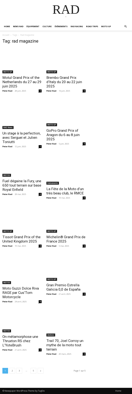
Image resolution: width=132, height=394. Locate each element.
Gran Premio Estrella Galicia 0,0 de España (63, 287)
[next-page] (40, 371)
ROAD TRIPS (92, 26)
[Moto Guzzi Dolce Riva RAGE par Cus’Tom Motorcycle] (22, 269)
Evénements (52, 183)
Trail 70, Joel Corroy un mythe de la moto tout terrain (64, 345)
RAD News (8, 127)
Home (118, 390)
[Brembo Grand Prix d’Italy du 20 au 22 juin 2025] (66, 60)
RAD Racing (77, 26)
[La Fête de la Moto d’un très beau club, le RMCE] (66, 170)
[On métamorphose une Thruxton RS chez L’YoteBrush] (22, 321)
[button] (125, 26)
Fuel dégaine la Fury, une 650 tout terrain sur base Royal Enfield (21, 185)
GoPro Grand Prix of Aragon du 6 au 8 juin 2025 (63, 134)
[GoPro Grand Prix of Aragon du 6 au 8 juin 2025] (66, 113)
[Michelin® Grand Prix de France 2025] (66, 220)
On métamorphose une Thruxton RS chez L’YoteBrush (20, 341)
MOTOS (6, 175)
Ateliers (50, 335)
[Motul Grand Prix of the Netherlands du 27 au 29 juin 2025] (22, 60)
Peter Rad (7, 90)
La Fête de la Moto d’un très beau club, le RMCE (65, 191)
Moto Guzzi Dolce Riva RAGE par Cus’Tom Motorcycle (20, 292)
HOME (7, 26)
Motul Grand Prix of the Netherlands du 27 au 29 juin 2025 (21, 82)
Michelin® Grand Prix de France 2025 (65, 239)
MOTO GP (106, 26)
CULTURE (47, 26)
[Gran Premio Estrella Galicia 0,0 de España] (66, 268)
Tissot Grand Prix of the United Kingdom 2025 (21, 239)
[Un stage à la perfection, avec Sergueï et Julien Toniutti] (22, 114)
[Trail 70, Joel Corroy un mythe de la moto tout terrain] (66, 323)
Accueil (5, 34)
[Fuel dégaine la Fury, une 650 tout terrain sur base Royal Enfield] (22, 166)
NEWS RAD (18, 26)
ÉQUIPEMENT (32, 26)
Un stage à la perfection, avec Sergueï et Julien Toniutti (21, 137)
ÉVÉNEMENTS (61, 26)
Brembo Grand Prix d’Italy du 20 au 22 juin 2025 (64, 82)
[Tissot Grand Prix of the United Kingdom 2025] (22, 220)
